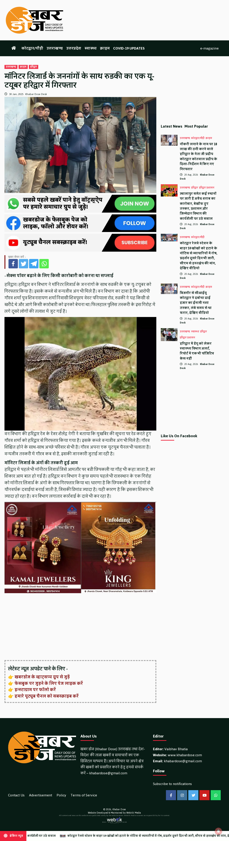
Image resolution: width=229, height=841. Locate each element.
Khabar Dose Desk (36, 94)
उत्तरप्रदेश (73, 48)
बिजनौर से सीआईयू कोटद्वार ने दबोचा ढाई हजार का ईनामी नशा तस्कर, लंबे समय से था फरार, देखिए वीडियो (196, 303)
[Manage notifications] (218, 831)
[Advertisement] (80, 627)
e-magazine (209, 48)
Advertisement (40, 795)
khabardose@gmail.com (108, 773)
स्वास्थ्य (91, 48)
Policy (61, 795)
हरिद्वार (33, 67)
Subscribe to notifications (172, 783)
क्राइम (105, 48)
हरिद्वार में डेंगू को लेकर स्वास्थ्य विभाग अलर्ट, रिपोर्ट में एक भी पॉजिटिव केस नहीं (197, 351)
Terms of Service (84, 795)
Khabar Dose (119, 809)
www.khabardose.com (185, 755)
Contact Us (16, 795)
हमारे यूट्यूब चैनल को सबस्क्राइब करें (47, 696)
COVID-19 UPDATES (129, 48)
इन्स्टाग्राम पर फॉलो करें (35, 690)
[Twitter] (23, 263)
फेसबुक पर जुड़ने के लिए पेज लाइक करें (49, 683)
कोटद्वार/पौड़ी (32, 48)
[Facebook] (13, 263)
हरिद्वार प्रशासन (206, 187)
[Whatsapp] (44, 263)
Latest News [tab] (171, 126)
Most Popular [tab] (196, 126)
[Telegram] (33, 263)
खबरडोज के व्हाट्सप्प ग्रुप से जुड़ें (42, 677)
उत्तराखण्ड (55, 48)
